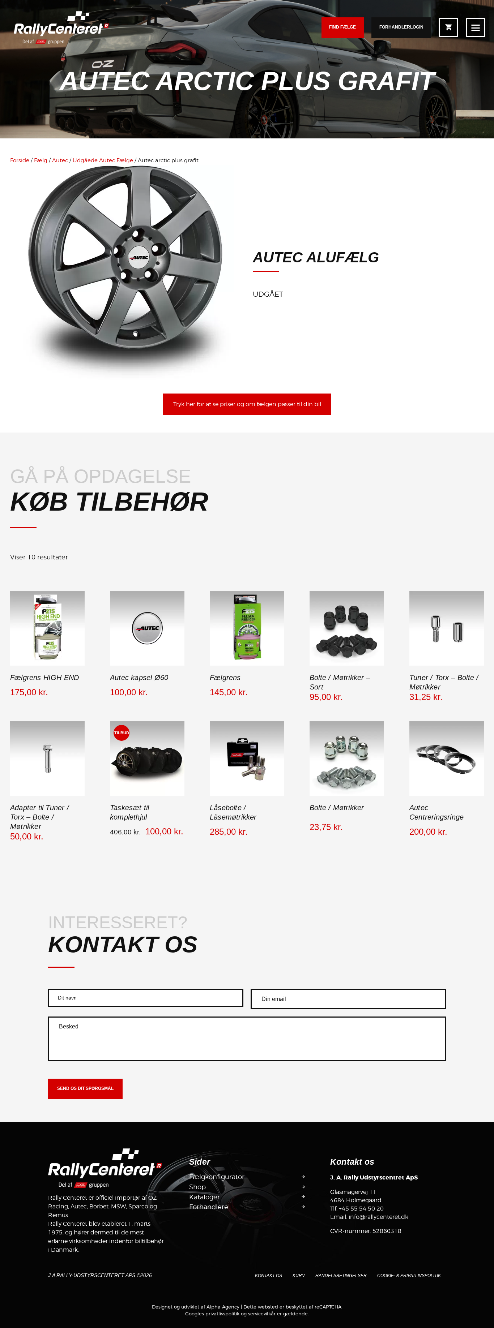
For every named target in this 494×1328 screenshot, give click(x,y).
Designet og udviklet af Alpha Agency (195, 1307)
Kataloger (204, 1197)
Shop (197, 1187)
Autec (60, 160)
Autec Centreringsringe (436, 812)
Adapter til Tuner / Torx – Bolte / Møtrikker (39, 817)
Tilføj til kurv (47, 664)
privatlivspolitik (222, 1313)
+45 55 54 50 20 (361, 1208)
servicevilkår (262, 1313)
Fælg (40, 160)
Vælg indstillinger (346, 664)
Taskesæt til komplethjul (129, 812)
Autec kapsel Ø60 (139, 678)
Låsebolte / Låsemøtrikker (233, 812)
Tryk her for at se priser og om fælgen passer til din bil (247, 404)
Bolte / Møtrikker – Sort (340, 682)
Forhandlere (208, 1207)
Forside (19, 160)
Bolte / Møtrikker (337, 808)
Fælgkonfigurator (216, 1177)
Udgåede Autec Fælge (103, 160)
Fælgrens (225, 678)
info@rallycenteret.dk (378, 1216)
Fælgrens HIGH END (44, 678)
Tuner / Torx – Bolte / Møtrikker (443, 682)
